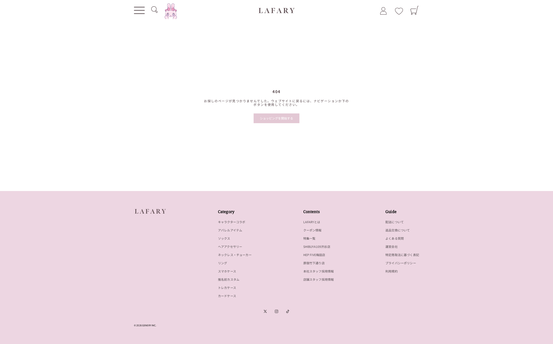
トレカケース (227, 287)
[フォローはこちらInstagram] (276, 311)
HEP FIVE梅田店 (314, 255)
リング (222, 263)
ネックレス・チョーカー (235, 255)
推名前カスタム (228, 279)
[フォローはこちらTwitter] (265, 311)
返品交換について (397, 230)
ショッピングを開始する (276, 118)
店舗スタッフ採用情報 (318, 279)
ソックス (224, 238)
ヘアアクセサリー (230, 246)
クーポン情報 (312, 230)
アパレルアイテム (230, 230)
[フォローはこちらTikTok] (288, 311)
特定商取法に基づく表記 (402, 255)
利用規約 (391, 271)
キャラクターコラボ (231, 222)
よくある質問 (394, 238)
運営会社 (391, 246)
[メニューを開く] (139, 10)
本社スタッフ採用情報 (318, 271)
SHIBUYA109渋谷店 (316, 246)
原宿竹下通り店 (314, 263)
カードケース (227, 296)
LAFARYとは (311, 222)
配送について (394, 222)
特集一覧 (309, 238)
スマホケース (227, 271)
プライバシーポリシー (400, 263)
